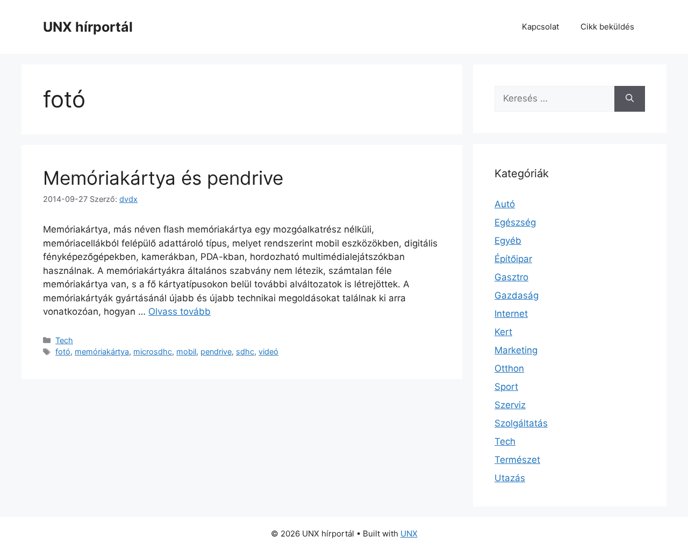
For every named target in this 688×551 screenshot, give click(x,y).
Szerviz (510, 405)
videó (268, 351)
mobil (186, 351)
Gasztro (511, 277)
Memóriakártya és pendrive (163, 177)
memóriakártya (102, 351)
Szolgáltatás (521, 423)
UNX (409, 533)
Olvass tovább (179, 311)
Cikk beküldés (607, 26)
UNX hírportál (88, 27)
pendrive (216, 351)
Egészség (515, 222)
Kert (503, 332)
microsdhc (152, 351)
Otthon (509, 368)
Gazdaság (516, 295)
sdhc (245, 351)
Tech (64, 340)
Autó (504, 204)
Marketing (516, 350)
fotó (62, 351)
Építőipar (513, 258)
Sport (506, 386)
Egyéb (507, 240)
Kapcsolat (540, 26)
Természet (517, 459)
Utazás (509, 478)
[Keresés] (629, 99)
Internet (511, 313)
